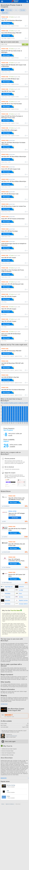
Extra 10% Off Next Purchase (9, 231)
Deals (16, 10)
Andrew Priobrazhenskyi (11, 735)
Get (25, 44)
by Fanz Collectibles (6, 567)
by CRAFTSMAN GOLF (7, 582)
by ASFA (4, 521)
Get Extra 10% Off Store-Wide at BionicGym (13, 181)
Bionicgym (3, 778)
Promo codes (9, 10)
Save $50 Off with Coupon (8, 257)
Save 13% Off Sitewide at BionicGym (11, 20)
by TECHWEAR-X (6, 506)
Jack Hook (12, 140)
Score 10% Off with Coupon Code (10, 169)
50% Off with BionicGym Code (9, 194)
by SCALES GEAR (6, 552)
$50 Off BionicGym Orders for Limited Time (13, 206)
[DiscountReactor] (15, 1)
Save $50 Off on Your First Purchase (11, 103)
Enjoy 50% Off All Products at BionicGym (13, 218)
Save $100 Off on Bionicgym (9, 130)
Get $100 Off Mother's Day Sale (10, 377)
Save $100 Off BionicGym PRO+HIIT (11, 33)
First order (22, 10)
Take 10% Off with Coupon (8, 309)
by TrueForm (4, 536)
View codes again (10, 741)
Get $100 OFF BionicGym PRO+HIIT (11, 350)
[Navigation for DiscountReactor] (2, 1)
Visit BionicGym (4, 704)
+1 (27, 25)
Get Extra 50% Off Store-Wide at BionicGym (13, 156)
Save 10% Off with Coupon (8, 296)
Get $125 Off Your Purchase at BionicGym (13, 389)
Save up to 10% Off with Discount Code (12, 284)
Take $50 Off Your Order (8, 91)
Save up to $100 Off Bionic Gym (10, 79)
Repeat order (5, 12)
